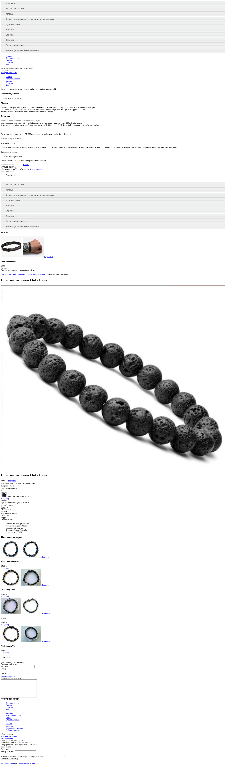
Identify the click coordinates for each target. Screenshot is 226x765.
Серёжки (10, 35)
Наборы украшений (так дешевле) (22, 50)
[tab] (113, 3)
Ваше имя (5, 749)
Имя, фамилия (6, 666)
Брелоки (10, 29)
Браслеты (10, 3)
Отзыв (3, 674)
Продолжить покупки (26, 763)
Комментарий (22, 756)
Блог (7, 64)
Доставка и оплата (13, 58)
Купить (4, 268)
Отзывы (9, 60)
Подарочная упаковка (16, 45)
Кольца (9, 14)
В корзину (12, 481)
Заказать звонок (36, 169)
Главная (9, 56)
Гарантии (9, 62)
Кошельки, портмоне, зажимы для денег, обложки (30, 19)
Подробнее (48, 257)
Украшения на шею (15, 8)
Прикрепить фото (8, 676)
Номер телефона (7, 752)
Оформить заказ (7, 763)
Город (3, 669)
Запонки (10, 40)
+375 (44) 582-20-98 (9, 73)
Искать (26, 165)
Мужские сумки (13, 24)
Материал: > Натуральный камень (31, 274)
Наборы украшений (14, 730)
